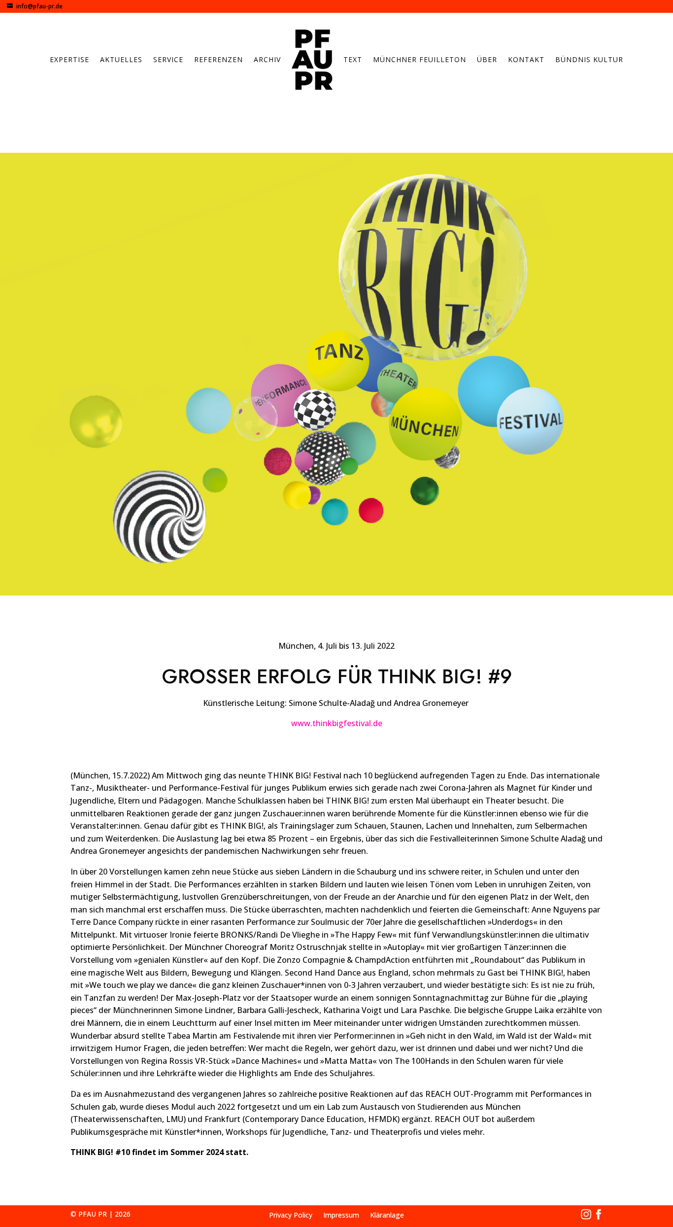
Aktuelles (121, 59)
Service (168, 59)
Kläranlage (387, 1216)
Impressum (341, 1216)
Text (352, 59)
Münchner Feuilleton (419, 59)
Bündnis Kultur (589, 59)
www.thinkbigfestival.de (336, 723)
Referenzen (218, 59)
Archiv (267, 59)
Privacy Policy (290, 1216)
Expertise (69, 59)
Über (487, 59)
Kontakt (526, 59)
